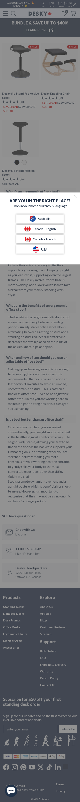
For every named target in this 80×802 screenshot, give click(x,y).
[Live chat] (11, 791)
